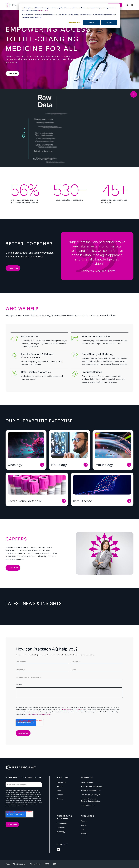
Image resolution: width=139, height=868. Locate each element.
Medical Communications (96, 336)
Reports (84, 821)
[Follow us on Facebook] (58, 850)
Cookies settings (74, 23)
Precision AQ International (15, 864)
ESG (54, 864)
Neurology (61, 831)
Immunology (62, 823)
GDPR (46, 864)
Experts (60, 786)
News (59, 790)
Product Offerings (92, 372)
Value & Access (30, 336)
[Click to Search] (127, 5)
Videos (83, 825)
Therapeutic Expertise (64, 817)
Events (83, 833)
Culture (60, 794)
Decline (109, 23)
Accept (91, 23)
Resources (87, 816)
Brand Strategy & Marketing (97, 354)
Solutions (87, 777)
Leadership (61, 782)
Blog (82, 829)
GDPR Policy (78, 709)
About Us (62, 777)
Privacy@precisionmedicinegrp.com (38, 714)
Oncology (61, 827)
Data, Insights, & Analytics (36, 372)
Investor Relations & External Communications (37, 355)
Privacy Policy (43, 10)
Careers (60, 799)
